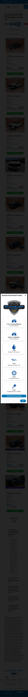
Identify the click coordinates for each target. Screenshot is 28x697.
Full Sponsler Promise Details (14, 396)
